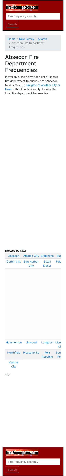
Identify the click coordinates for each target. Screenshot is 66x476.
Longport (47, 342)
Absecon (13, 255)
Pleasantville (31, 352)
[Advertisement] (33, 131)
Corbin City (13, 261)
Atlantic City (31, 255)
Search (12, 24)
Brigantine (47, 255)
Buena (60, 255)
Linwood (31, 342)
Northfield (13, 352)
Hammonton (14, 342)
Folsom (60, 261)
